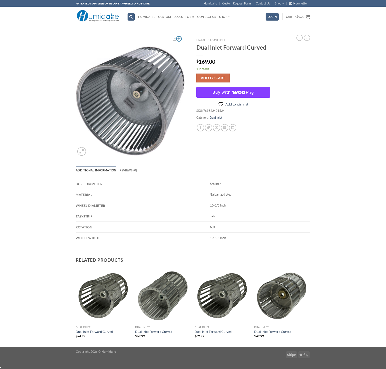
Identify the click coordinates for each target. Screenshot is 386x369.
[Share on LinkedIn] (232, 127)
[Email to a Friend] (216, 127)
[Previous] (76, 307)
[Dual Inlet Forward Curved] (103, 295)
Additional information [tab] (96, 170)
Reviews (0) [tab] (128, 170)
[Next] (309, 307)
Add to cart (213, 78)
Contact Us (263, 3)
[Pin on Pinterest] (224, 127)
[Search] (131, 17)
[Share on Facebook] (200, 127)
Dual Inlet (219, 40)
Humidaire (210, 3)
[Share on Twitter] (208, 127)
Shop (278, 3)
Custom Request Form (236, 3)
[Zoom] (81, 151)
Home (201, 40)
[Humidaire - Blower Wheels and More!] (98, 17)
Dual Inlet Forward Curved (94, 331)
